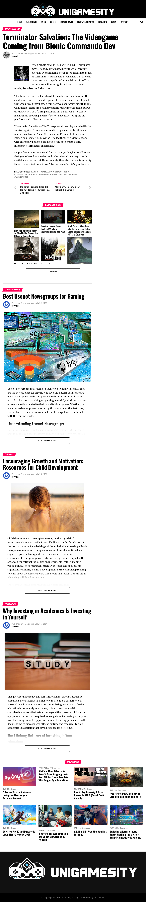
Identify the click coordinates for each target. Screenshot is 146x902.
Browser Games (66, 21)
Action (35, 172)
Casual (114, 21)
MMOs (43, 21)
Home (19, 21)
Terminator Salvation (26, 174)
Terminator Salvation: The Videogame (58, 174)
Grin (67, 172)
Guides (52, 21)
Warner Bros (21, 177)
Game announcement (52, 172)
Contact (124, 21)
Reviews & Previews (85, 21)
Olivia (17, 306)
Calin (16, 56)
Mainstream (31, 21)
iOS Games (102, 21)
